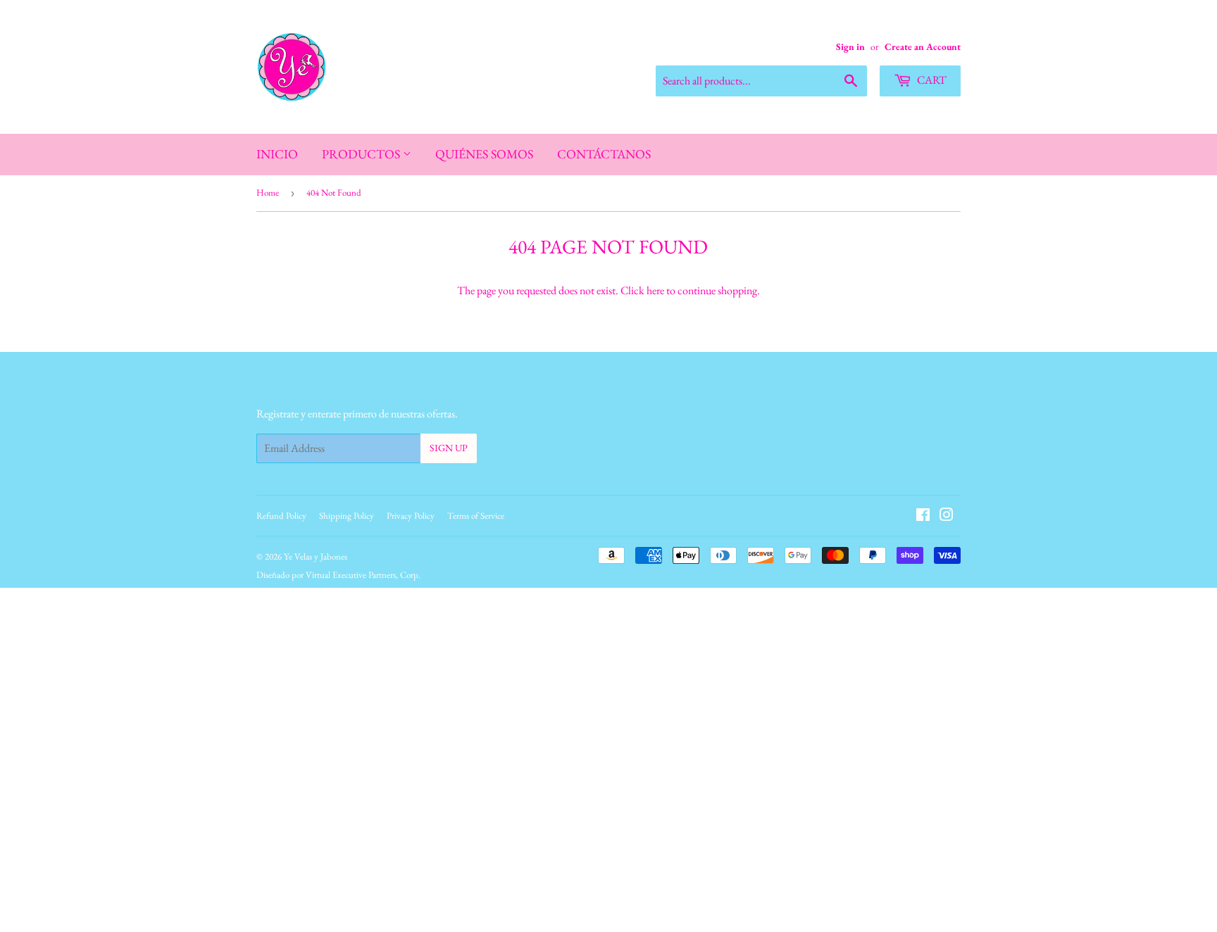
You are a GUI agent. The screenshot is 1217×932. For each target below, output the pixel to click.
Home (267, 193)
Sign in (850, 46)
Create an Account (923, 46)
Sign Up (449, 447)
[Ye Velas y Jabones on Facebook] (923, 516)
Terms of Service (475, 516)
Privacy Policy (411, 516)
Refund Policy (281, 516)
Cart (931, 80)
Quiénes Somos (484, 154)
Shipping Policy (346, 516)
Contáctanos (604, 154)
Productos (362, 154)
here (655, 290)
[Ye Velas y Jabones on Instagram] (947, 516)
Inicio (277, 154)
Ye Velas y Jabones (315, 556)
